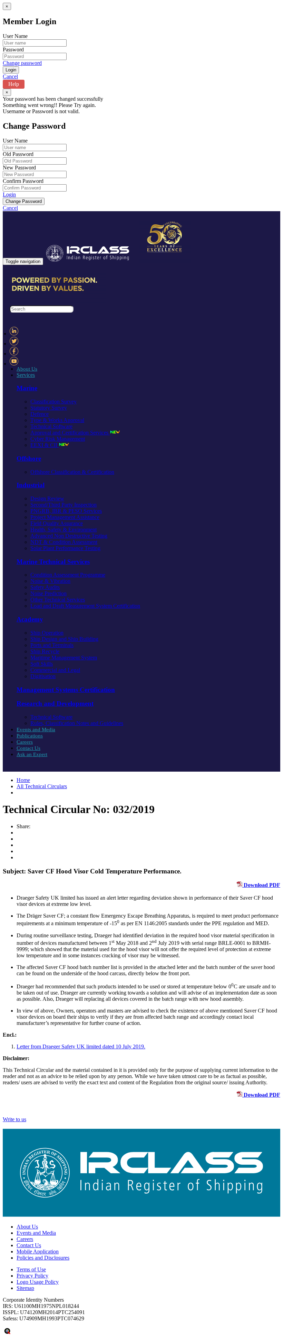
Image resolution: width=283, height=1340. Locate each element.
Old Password (18, 154)
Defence (39, 414)
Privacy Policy (32, 1276)
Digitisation (43, 676)
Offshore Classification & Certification (72, 472)
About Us (27, 369)
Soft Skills (41, 664)
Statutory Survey (48, 408)
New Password (19, 167)
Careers (25, 742)
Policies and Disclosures (43, 1258)
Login (9, 194)
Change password (22, 63)
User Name (15, 36)
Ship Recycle (44, 651)
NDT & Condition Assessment (63, 542)
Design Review (47, 498)
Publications (30, 736)
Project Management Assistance (64, 517)
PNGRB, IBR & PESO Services (66, 511)
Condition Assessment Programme (67, 575)
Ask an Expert (32, 754)
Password (13, 49)
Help (13, 84)
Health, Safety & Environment (63, 529)
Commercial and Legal (55, 670)
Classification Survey (53, 401)
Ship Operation (47, 633)
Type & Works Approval (57, 420)
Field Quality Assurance (56, 523)
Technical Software (51, 426)
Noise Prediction (48, 593)
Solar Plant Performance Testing (65, 548)
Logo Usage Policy (38, 1282)
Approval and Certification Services (70, 433)
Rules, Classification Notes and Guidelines (76, 723)
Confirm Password (23, 181)
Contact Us (28, 748)
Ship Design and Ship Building (64, 639)
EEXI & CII (44, 445)
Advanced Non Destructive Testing (68, 536)
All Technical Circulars (42, 786)
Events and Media (36, 729)
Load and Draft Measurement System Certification (85, 606)
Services (26, 375)
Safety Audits (45, 587)
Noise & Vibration (50, 581)
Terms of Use (31, 1269)
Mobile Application (38, 1251)
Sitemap (25, 1288)
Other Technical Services (57, 600)
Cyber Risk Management (57, 439)
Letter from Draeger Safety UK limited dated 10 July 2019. (81, 1046)
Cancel (10, 76)
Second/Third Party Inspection (63, 505)
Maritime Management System (63, 658)
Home (23, 780)
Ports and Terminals (52, 645)
